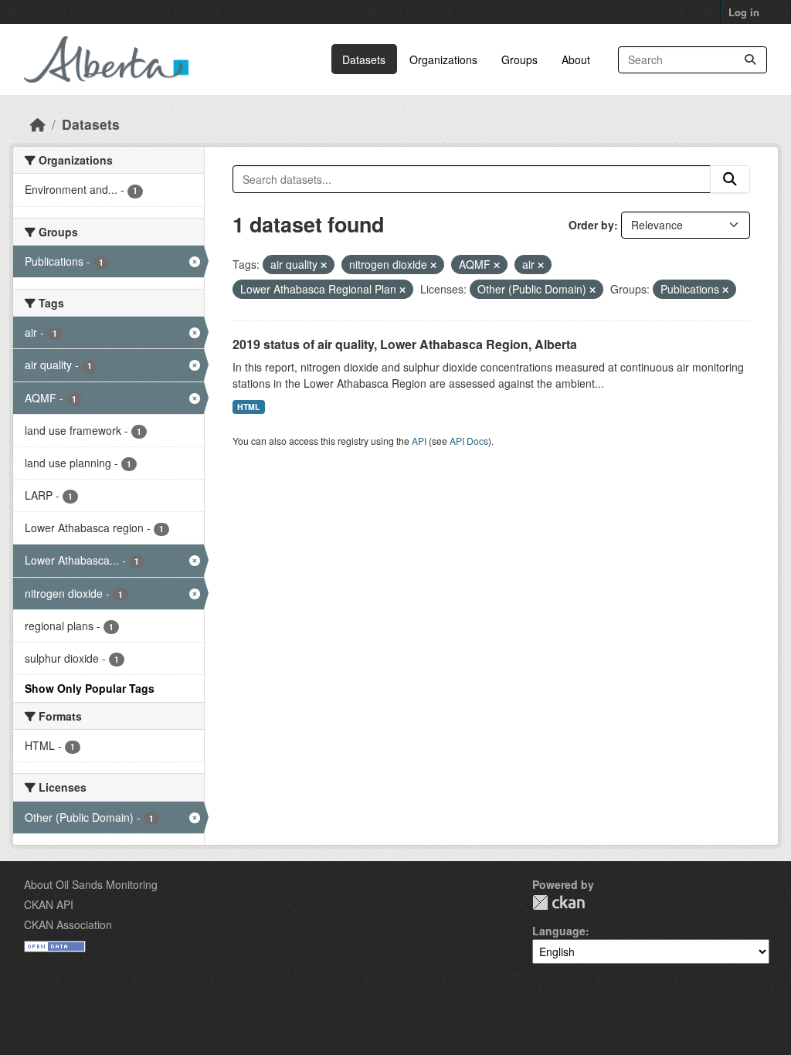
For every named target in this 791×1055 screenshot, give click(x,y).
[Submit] (750, 59)
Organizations (443, 59)
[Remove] (324, 265)
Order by (591, 224)
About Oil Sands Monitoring (91, 884)
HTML (248, 406)
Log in (743, 12)
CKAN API (48, 904)
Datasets (363, 59)
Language (559, 930)
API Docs (469, 440)
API (419, 440)
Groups (519, 59)
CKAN (558, 902)
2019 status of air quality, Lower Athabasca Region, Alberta (405, 344)
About (576, 59)
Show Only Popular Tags (89, 688)
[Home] (38, 124)
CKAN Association (68, 924)
